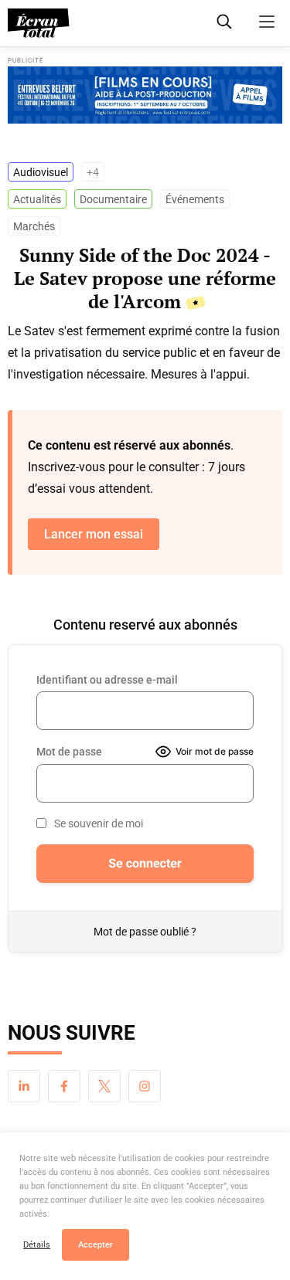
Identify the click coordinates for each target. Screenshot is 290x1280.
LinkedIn (24, 1086)
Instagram (144, 1086)
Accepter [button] (95, 1245)
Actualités (37, 199)
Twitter (104, 1086)
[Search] (224, 21)
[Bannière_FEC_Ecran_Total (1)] (145, 95)
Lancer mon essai (93, 534)
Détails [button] (36, 1245)
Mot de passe (69, 751)
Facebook (64, 1086)
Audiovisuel (40, 172)
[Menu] (267, 21)
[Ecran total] (39, 23)
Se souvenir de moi (98, 823)
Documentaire (113, 199)
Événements (194, 199)
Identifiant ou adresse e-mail (107, 680)
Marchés (34, 226)
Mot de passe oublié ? (145, 931)
